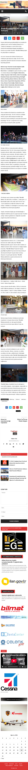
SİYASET (20, 764)
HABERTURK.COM (8, 591)
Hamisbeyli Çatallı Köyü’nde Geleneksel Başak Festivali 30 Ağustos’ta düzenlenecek (17, 478)
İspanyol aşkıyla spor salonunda (12, 595)
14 (17, 747)
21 (17, 750)
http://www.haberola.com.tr (14, 440)
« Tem (2, 758)
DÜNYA (6, 764)
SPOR (16, 764)
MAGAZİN (15, 26)
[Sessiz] (22, 667)
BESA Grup (12, 399)
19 (10, 750)
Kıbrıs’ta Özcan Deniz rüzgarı (22, 420)
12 (10, 747)
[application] (14, 660)
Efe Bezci (18, 399)
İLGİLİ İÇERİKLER (6, 454)
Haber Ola (4, 33)
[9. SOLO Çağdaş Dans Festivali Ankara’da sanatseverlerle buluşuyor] (5, 463)
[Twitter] (24, 444)
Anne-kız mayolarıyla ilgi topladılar (5, 421)
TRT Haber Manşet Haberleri (12, 556)
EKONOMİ (11, 764)
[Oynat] (3, 667)
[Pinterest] (14, 444)
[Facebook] (4, 444)
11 (6, 747)
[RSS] (17, 444)
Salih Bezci (23, 399)
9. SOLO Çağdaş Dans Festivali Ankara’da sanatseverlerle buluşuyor (18, 463)
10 (2, 747)
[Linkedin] (10, 444)
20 (13, 750)
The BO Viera (4, 401)
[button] (26, 11)
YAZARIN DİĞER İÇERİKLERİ (9, 457)
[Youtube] (14, 447)
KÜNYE (21, 765)
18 (6, 750)
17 (2, 750)
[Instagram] (7, 444)
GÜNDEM (3, 26)
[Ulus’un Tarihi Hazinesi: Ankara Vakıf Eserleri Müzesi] (5, 470)
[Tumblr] (20, 444)
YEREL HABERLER (9, 765)
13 (13, 747)
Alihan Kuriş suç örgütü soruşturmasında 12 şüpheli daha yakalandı (12, 562)
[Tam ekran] (25, 667)
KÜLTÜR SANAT (9, 26)
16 (25, 747)
